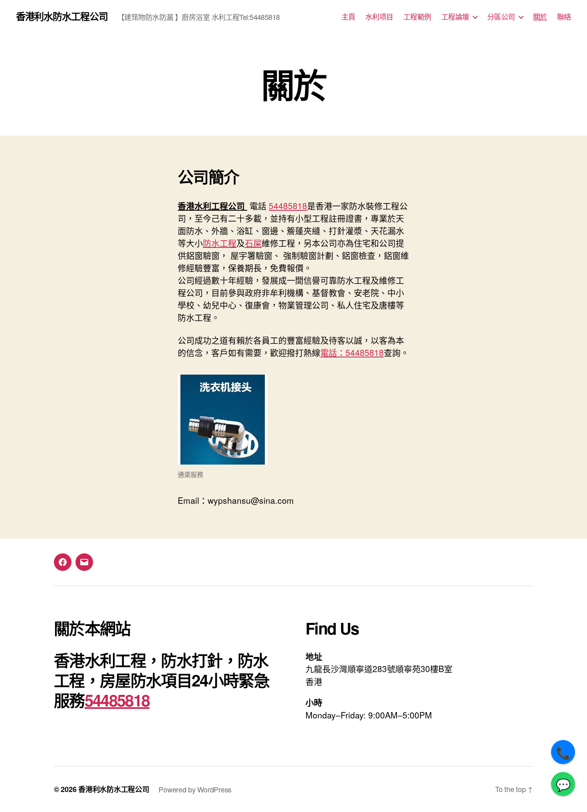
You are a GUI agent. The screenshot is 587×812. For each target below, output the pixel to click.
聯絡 (564, 16)
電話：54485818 (352, 352)
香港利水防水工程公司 (62, 16)
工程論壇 (455, 16)
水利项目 (379, 16)
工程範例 (417, 16)
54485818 (288, 205)
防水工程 (219, 243)
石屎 (253, 243)
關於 (540, 16)
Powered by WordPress (195, 789)
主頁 (348, 16)
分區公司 (501, 16)
